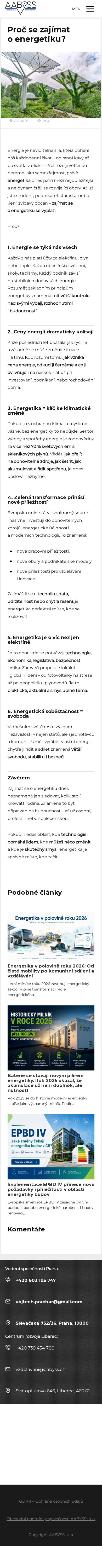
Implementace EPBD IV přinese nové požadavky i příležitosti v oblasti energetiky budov (51, 1189)
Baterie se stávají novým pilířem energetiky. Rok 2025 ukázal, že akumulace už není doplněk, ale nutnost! (45, 1083)
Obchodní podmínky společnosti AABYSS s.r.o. (51, 1518)
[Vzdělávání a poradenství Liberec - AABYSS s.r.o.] (21, 8)
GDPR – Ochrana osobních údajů (51, 1501)
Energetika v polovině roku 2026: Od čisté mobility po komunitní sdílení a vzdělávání (51, 970)
